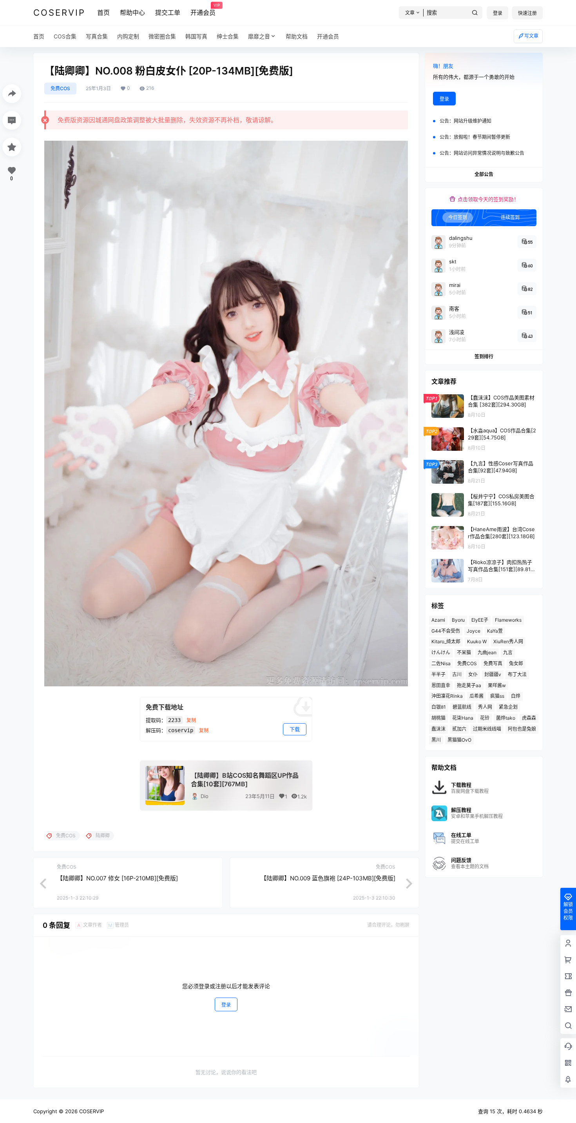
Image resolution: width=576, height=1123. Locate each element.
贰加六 (459, 729)
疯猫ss (497, 696)
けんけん (440, 652)
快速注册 (527, 13)
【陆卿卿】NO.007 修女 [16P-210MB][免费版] (117, 878)
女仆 (473, 674)
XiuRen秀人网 (508, 641)
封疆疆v (492, 674)
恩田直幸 (440, 685)
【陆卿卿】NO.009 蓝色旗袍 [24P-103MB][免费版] (328, 878)
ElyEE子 (479, 620)
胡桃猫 (438, 718)
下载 (295, 729)
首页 (103, 12)
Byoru (458, 620)
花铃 (484, 718)
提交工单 (167, 12)
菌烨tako (505, 718)
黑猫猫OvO (459, 740)
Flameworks (508, 620)
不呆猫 (464, 652)
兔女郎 (516, 663)
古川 (457, 674)
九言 (508, 652)
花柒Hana (462, 718)
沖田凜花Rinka (447, 696)
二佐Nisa (441, 663)
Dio (204, 796)
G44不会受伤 (445, 631)
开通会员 (203, 10)
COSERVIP (91, 1111)
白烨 (515, 696)
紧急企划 (508, 707)
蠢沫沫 (438, 729)
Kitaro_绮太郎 (445, 641)
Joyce (473, 631)
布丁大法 (517, 674)
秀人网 (485, 707)
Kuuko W (477, 641)
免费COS (60, 88)
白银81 (438, 707)
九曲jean (487, 652)
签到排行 (484, 356)
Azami (438, 620)
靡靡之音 (259, 36)
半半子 (438, 674)
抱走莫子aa (469, 685)
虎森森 (529, 718)
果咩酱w (497, 685)
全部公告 (484, 174)
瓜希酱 (476, 696)
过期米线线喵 (487, 729)
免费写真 (493, 663)
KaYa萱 (495, 631)
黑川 (436, 740)
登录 (497, 13)
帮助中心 (132, 12)
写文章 (531, 36)
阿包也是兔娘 (522, 729)
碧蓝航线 (462, 707)
